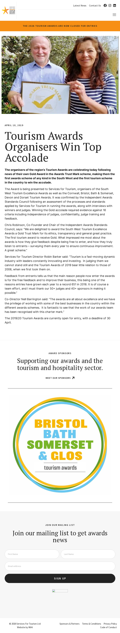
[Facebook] (105, 5)
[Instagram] (110, 5)
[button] (114, 15)
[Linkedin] (114, 5)
